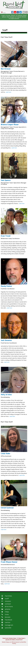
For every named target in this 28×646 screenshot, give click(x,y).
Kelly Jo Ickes (6, 394)
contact (8, 604)
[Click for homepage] (14, 8)
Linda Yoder (5, 453)
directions (9, 607)
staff (7, 599)
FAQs (7, 612)
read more (8, 92)
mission (8, 601)
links (7, 614)
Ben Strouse (6, 69)
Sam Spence (6, 180)
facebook (8, 620)
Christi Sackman (7, 508)
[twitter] (20, 12)
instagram (9, 625)
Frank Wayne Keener (9, 562)
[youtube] (15, 12)
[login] (26, 12)
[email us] (24, 12)
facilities (8, 596)
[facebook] (18, 12)
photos (7, 609)
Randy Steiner (6, 286)
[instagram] (12, 12)
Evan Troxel (5, 236)
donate (7, 617)
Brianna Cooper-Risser (10, 124)
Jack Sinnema (6, 340)
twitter (8, 622)
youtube (8, 628)
